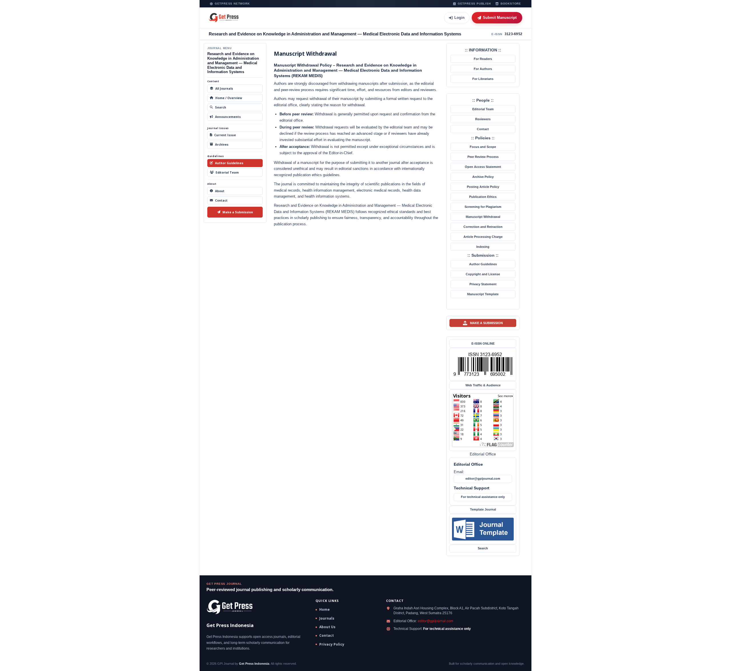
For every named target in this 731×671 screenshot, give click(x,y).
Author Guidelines (229, 163)
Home (324, 609)
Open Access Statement (483, 166)
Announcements (228, 117)
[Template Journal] (482, 529)
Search (220, 107)
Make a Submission (237, 212)
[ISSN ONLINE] (482, 364)
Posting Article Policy (483, 186)
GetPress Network (232, 3)
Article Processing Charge (483, 236)
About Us (327, 627)
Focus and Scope (483, 146)
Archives (221, 144)
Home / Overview (228, 98)
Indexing (482, 246)
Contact (221, 200)
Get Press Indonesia (254, 663)
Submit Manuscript (500, 17)
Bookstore (511, 3)
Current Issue (225, 135)
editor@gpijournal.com (482, 478)
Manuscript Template (483, 294)
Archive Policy (483, 176)
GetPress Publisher (474, 3)
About (219, 191)
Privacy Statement (483, 284)
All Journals (224, 89)
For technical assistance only (483, 497)
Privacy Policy (331, 644)
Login (459, 17)
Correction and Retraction (483, 226)
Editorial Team (227, 172)
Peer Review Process (483, 156)
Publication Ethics (483, 196)
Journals (326, 618)
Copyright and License (483, 274)
